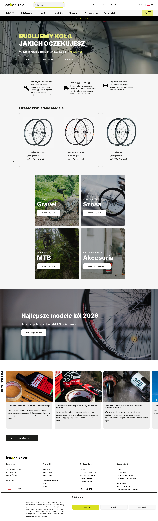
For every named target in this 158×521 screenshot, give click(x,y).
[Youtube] (91, 489)
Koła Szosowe (48, 472)
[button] (155, 497)
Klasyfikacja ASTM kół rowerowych (122, 406)
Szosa (92, 204)
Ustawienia (142, 507)
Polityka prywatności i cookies (127, 489)
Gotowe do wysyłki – (79, 19)
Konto (141, 5)
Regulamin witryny (123, 486)
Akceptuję (86, 507)
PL (152, 5)
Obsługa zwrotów (86, 481)
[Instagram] (86, 489)
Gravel (47, 204)
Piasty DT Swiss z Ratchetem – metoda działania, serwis (74, 407)
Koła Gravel (47, 475)
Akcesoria (98, 257)
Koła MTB (46, 469)
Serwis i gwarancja (127, 5)
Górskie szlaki (44, 252)
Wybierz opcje (38, 146)
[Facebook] (82, 489)
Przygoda (42, 199)
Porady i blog (121, 472)
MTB (44, 257)
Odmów (114, 507)
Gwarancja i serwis (87, 478)
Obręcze (46, 483)
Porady (114, 5)
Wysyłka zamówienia (87, 475)
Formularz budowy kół (88, 472)
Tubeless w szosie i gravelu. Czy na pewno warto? (28, 407)
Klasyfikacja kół (125, 475)
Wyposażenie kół (92, 252)
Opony (45, 486)
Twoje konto (121, 483)
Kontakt (95, 5)
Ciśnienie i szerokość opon (126, 478)
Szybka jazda (90, 199)
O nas (105, 5)
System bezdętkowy (50, 480)
